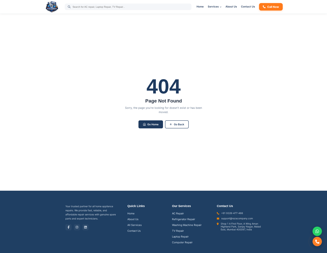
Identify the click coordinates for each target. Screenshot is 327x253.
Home (200, 6)
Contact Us (248, 6)
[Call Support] (317, 241)
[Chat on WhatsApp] (317, 231)
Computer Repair (182, 242)
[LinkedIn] (85, 227)
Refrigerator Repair (183, 219)
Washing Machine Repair (187, 225)
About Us (231, 6)
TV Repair (178, 230)
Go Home (153, 124)
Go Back (179, 124)
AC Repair (178, 213)
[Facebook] (68, 227)
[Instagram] (77, 227)
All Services (134, 225)
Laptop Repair (180, 236)
